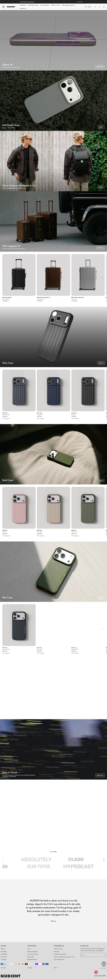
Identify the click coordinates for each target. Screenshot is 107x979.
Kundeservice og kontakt (60, 954)
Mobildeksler (23, 5)
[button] (3, 7)
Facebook (3, 968)
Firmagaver (4, 959)
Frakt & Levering (58, 949)
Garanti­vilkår (30, 957)
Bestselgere (4, 951)
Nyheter (3, 949)
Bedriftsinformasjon (32, 959)
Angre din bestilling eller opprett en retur (64, 957)
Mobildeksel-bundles (33, 5)
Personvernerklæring (32, 954)
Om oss (29, 949)
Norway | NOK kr (102, 968)
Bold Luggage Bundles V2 (68, 5)
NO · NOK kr (88, 7)
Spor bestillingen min (59, 959)
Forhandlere (4, 957)
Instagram (29, 968)
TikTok (55, 968)
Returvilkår (56, 951)
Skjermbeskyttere (45, 5)
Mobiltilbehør (23, 8)
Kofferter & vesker (55, 5)
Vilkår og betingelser (32, 951)
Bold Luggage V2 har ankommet (27, 1)
